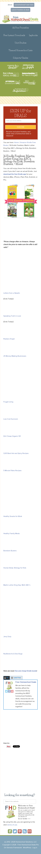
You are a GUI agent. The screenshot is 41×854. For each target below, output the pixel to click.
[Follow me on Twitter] (15, 833)
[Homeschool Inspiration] (20, 91)
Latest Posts (17, 678)
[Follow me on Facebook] (10, 833)
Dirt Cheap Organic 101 (12, 436)
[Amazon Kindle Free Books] (11, 74)
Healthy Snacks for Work (12, 516)
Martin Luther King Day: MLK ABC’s (16, 585)
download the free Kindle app (14, 174)
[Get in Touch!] (29, 833)
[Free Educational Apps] (28, 67)
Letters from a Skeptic (11, 293)
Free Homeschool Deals (25, 682)
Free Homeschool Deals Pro (28, 845)
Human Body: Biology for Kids (14, 568)
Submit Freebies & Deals (20, 10)
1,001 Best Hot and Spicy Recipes (16, 453)
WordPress (27, 848)
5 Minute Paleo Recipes (12, 471)
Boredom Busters (10, 551)
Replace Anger (9, 339)
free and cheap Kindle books (26, 671)
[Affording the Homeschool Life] (12, 82)
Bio (7, 678)
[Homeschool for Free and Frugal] (30, 74)
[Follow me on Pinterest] (19, 833)
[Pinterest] (12, 691)
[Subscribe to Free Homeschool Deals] (24, 833)
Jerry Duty (7, 637)
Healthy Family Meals (11, 534)
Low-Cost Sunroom (10, 419)
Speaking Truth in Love (12, 316)
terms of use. (12, 825)
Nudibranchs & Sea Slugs (12, 654)
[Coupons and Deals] (13, 67)
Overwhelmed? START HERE (24, 5)
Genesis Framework (14, 848)
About (10, 5)
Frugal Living (8, 402)
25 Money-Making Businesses (14, 356)
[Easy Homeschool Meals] (30, 82)
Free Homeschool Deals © (20, 18)
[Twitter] (6, 691)
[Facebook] (9, 691)
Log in (34, 848)
